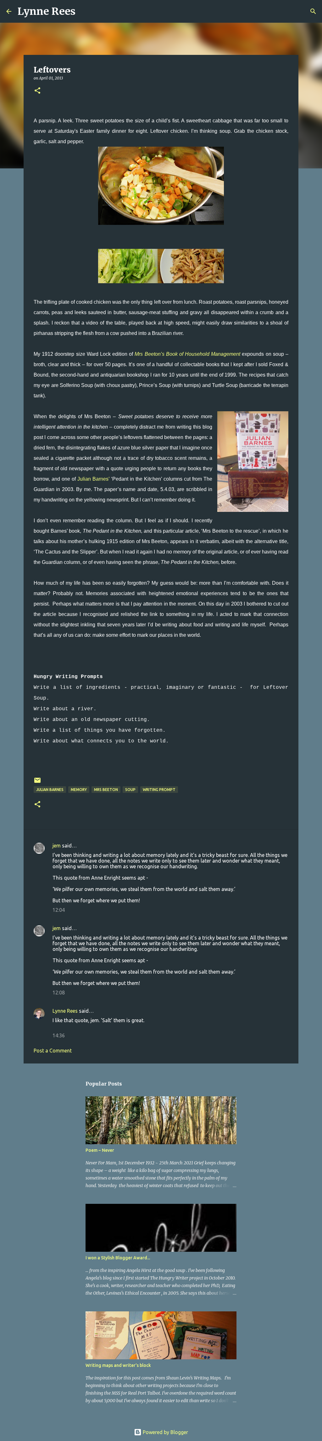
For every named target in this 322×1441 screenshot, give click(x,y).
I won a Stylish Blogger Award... (118, 1257)
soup (130, 790)
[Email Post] (37, 783)
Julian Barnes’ (93, 479)
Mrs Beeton (106, 790)
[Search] (84, 11)
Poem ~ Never (100, 1150)
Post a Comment (53, 1050)
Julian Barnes (50, 790)
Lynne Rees (46, 11)
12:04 (59, 910)
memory (79, 790)
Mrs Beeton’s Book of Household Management (187, 354)
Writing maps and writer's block (118, 1365)
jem (57, 845)
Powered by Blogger (165, 1432)
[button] (37, 91)
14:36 (59, 1035)
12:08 (59, 992)
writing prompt (159, 790)
